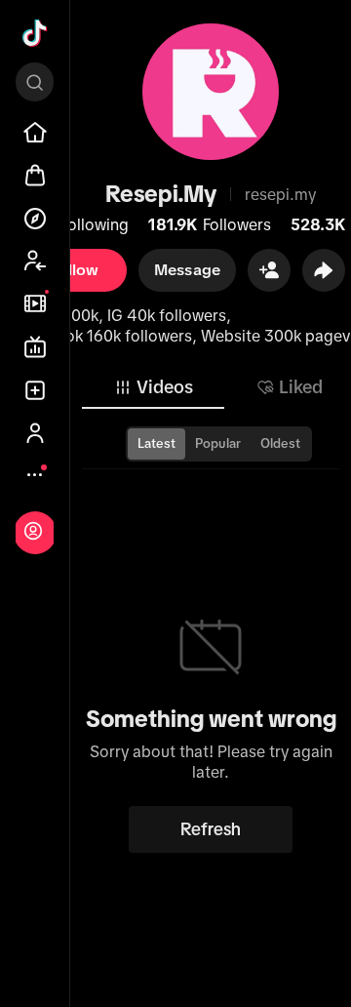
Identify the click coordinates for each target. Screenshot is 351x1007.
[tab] (153, 387)
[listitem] (35, 132)
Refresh (210, 829)
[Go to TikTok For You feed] (35, 33)
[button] (269, 270)
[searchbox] (35, 81)
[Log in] (33, 530)
